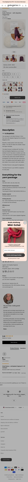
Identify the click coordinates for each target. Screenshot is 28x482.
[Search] (5, 5)
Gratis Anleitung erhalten (14, 255)
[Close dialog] (25, 222)
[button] (26, 5)
